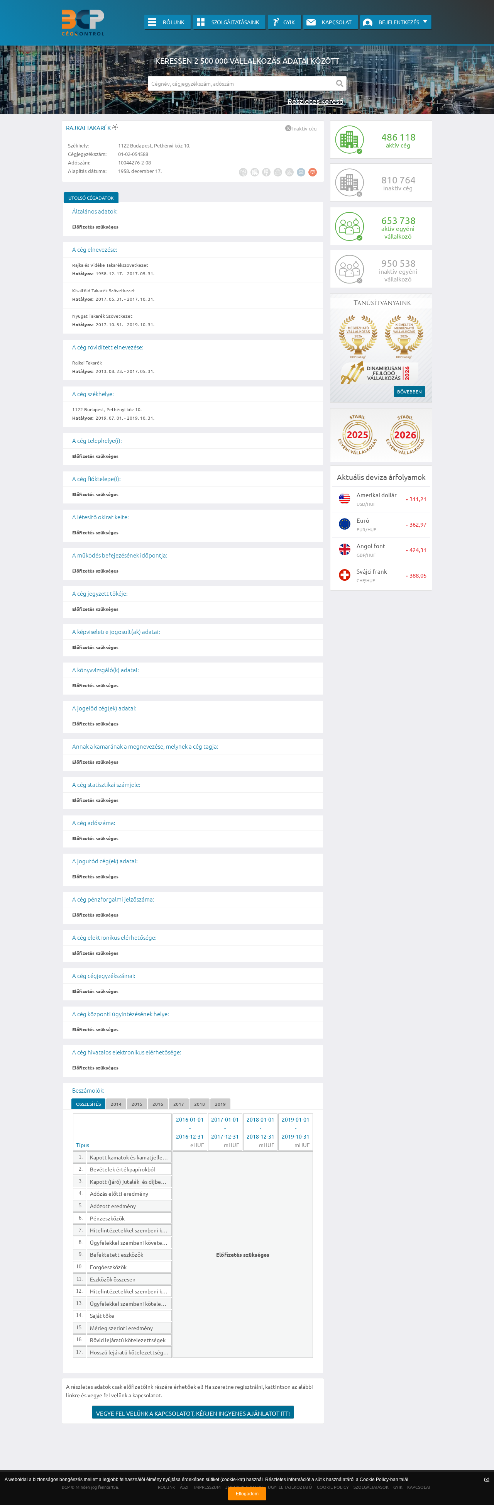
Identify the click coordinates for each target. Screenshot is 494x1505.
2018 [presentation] (199, 1104)
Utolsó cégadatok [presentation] (91, 198)
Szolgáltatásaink (235, 22)
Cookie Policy (374, 1479)
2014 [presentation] (116, 1104)
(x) (486, 1479)
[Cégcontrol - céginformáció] (83, 23)
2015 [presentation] (137, 1104)
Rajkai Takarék (89, 127)
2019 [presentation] (220, 1104)
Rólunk (173, 22)
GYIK (289, 22)
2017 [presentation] (178, 1104)
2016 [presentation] (157, 1104)
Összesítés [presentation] (88, 1104)
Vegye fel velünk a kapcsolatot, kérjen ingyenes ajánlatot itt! (193, 1413)
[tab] (91, 197)
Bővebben (409, 391)
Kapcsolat (337, 22)
